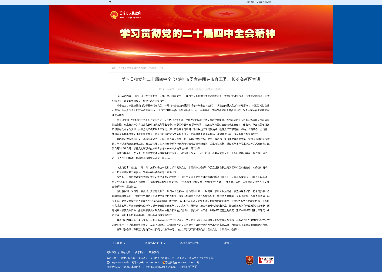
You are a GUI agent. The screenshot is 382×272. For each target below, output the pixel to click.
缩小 (220, 89)
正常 (210, 89)
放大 (201, 89)
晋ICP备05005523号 (118, 262)
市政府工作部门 (153, 242)
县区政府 (117, 242)
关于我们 (140, 252)
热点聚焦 (153, 68)
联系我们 (154, 252)
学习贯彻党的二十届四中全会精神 (132, 68)
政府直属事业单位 (190, 242)
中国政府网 (249, 2)
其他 (226, 242)
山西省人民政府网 (264, 2)
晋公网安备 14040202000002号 (182, 262)
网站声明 (111, 252)
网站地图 (125, 252)
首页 (114, 68)
